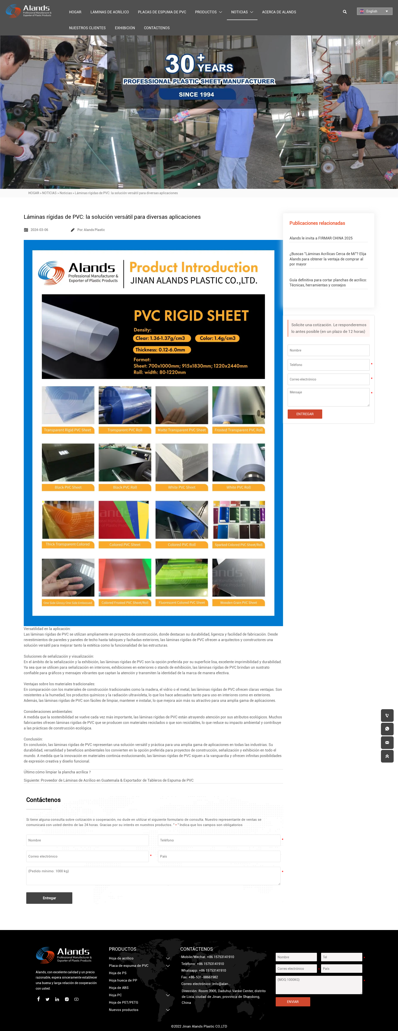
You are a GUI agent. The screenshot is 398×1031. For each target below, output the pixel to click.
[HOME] (29, 11)
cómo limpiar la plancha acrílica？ (63, 772)
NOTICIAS (49, 193)
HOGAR (33, 193)
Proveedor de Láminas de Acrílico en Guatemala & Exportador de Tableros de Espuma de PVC (117, 780)
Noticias (66, 193)
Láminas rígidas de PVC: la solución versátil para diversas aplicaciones (126, 193)
